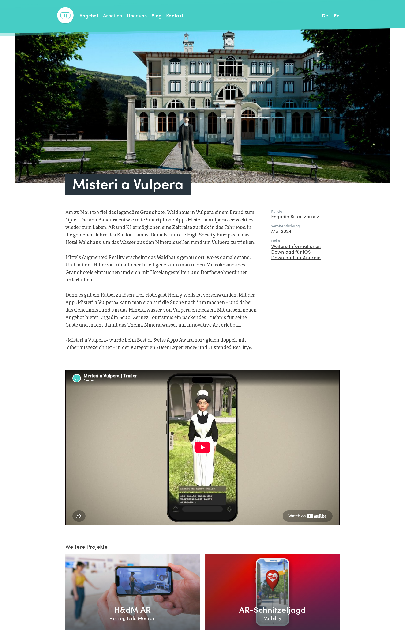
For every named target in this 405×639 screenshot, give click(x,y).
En (337, 15)
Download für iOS (291, 251)
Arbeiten (112, 15)
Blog (156, 15)
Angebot (88, 15)
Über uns (137, 15)
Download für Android (296, 257)
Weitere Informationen (296, 246)
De (325, 15)
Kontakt (174, 15)
